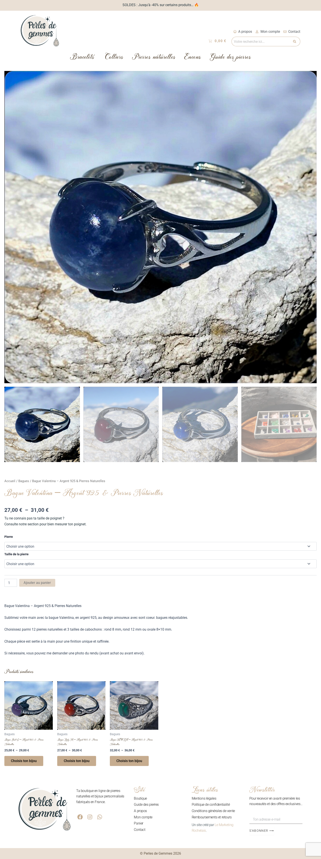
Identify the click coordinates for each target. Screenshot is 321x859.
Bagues (23, 481)
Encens (192, 57)
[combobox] (261, 41)
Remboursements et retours (212, 817)
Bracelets (82, 57)
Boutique (140, 798)
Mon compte (143, 817)
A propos (140, 811)
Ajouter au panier (37, 583)
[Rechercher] (295, 41)
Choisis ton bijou (24, 761)
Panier (138, 823)
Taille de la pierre (16, 554)
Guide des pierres (230, 57)
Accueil (9, 481)
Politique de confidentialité (211, 804)
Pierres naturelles (154, 57)
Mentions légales (204, 798)
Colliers (114, 57)
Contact (139, 830)
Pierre (8, 536)
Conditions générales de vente (213, 811)
